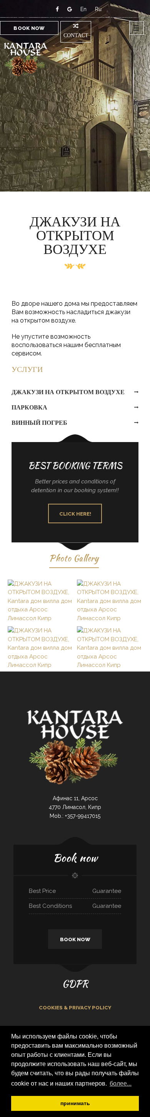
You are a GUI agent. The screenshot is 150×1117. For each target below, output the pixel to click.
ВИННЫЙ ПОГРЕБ (39, 422)
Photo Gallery (74, 558)
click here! (75, 514)
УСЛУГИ (27, 369)
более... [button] (121, 1083)
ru (98, 9)
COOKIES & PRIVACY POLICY (75, 1008)
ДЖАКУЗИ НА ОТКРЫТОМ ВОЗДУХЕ (68, 392)
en (83, 9)
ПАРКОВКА (29, 407)
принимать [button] (75, 1103)
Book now (29, 28)
